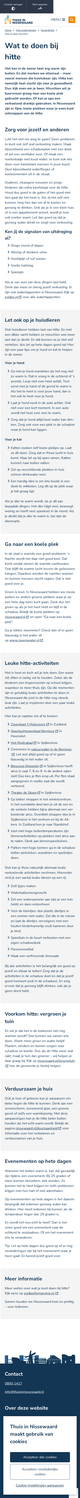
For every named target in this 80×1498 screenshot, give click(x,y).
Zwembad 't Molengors (28, 724)
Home (8, 30)
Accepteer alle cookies (40, 1457)
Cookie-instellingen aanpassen (40, 1485)
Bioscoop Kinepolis (25, 766)
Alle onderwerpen (26, 30)
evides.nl (11, 297)
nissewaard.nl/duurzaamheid (37, 1128)
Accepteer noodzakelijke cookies (40, 1471)
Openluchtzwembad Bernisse (33, 731)
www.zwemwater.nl (24, 640)
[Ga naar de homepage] (19, 19)
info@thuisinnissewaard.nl (24, 1392)
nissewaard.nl (15, 617)
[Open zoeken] (71, 19)
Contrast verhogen (13, 4)
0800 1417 (13, 1383)
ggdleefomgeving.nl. (39, 1293)
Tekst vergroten (39, 4)
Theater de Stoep (24, 792)
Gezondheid (47, 30)
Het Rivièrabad (22, 743)
